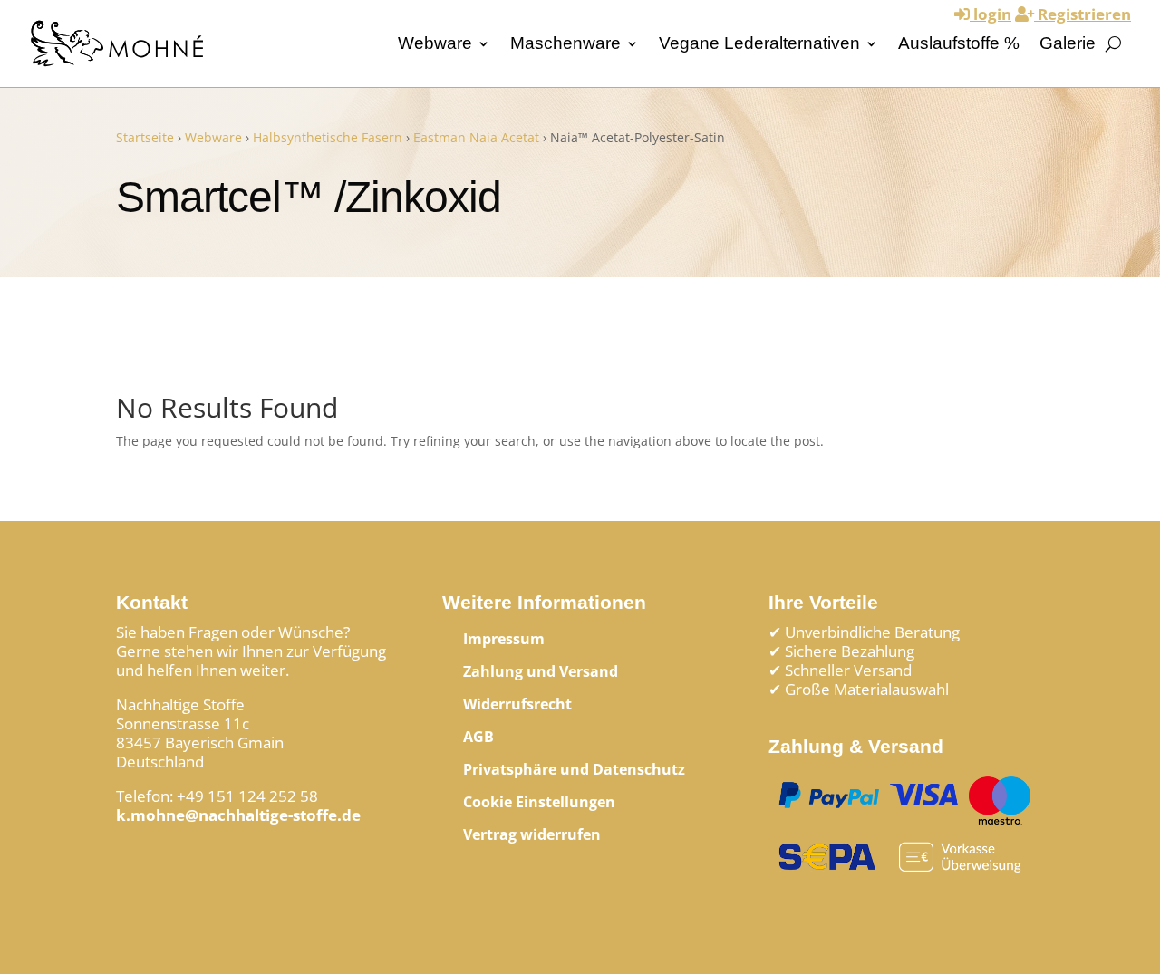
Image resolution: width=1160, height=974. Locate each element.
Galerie (1067, 43)
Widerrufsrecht (517, 704)
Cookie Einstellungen (539, 802)
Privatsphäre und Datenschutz (574, 769)
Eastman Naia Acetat (476, 137)
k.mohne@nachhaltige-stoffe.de (238, 815)
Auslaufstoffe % (959, 43)
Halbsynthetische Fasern (327, 137)
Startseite (145, 137)
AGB (478, 737)
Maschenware (565, 43)
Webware (435, 43)
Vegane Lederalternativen (759, 43)
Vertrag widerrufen (532, 834)
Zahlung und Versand (540, 671)
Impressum (504, 639)
